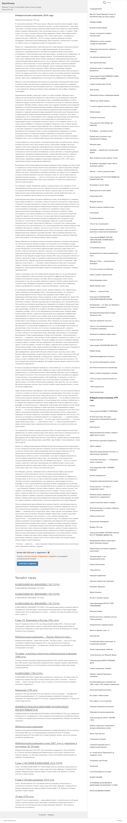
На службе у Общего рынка (99, 695)
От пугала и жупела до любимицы (101, 269)
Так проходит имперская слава (100, 57)
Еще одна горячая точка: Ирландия (102, 581)
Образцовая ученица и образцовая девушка (104, 95)
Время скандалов (95, 592)
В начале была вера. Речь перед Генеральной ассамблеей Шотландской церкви (103, 419)
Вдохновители (95, 427)
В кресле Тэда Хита (96, 340)
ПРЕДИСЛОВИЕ (96, 22)
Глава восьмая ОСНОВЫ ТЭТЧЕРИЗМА (104, 411)
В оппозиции (94, 213)
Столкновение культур (97, 248)
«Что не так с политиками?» (99, 224)
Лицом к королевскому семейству (101, 649)
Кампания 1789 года (26, 690)
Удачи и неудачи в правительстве (101, 275)
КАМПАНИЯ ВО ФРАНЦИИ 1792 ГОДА (37, 584)
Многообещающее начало (98, 280)
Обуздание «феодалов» (97, 587)
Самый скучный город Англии (100, 84)
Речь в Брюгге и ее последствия (100, 701)
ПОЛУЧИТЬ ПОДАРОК (27, 563)
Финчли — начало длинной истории (102, 171)
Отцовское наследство (97, 117)
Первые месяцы (95, 351)
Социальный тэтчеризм (98, 739)
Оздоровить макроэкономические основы (104, 481)
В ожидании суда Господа (98, 760)
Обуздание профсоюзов (98, 575)
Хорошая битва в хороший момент (101, 625)
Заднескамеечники (96, 196)
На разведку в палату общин (99, 185)
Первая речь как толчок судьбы (100, 190)
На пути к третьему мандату (99, 598)
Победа (92, 406)
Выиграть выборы (96, 611)
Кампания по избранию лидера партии (103, 334)
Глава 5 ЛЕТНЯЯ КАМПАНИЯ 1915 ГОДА (38, 763)
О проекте (42, 815)
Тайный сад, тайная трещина (99, 101)
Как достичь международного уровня (102, 362)
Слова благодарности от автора (100, 772)
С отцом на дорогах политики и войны (103, 106)
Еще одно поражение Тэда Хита (101, 321)
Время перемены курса (97, 286)
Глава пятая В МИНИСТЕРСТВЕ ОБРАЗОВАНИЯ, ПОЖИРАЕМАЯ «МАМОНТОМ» (102, 239)
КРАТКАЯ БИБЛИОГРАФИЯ (100, 791)
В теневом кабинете (96, 218)
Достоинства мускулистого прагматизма (103, 367)
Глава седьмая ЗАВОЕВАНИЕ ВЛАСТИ (103, 345)
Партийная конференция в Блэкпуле (102, 356)
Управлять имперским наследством (102, 706)
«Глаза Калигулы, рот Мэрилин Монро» (103, 655)
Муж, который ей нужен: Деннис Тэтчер (103, 158)
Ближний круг (95, 636)
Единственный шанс (97, 392)
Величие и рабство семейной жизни (102, 207)
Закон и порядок (95, 446)
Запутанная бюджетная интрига (100, 690)
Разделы (51, 815)
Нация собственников (97, 564)
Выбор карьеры (95, 112)
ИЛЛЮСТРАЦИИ (96, 777)
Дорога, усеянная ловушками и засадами (103, 373)
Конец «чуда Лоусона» (97, 733)
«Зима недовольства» (97, 386)
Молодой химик (95, 144)
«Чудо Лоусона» (95, 570)
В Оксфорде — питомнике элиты (101, 131)
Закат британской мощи (98, 63)
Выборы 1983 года (96, 527)
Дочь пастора (94, 90)
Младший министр (96, 201)
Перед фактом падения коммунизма (102, 712)
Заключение (94, 766)
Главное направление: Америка (100, 668)
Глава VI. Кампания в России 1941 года (37, 620)
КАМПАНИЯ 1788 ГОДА (29, 673)
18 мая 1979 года (24, 796)
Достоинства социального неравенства (103, 440)
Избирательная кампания (29, 726)
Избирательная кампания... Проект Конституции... (43, 636)
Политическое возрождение (99, 521)
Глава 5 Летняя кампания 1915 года (34, 779)
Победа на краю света (97, 516)
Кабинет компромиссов (98, 475)
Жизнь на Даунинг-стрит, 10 (99, 630)
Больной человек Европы (98, 28)
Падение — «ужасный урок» (99, 291)
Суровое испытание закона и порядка (102, 502)
